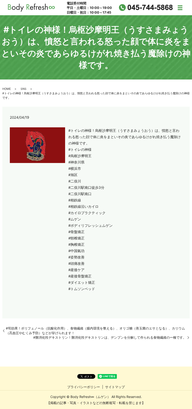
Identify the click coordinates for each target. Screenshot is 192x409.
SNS (23, 89)
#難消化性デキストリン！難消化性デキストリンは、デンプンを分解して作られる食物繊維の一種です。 (109, 337)
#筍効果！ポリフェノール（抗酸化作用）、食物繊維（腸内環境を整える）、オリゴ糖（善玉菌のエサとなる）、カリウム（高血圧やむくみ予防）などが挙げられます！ (95, 330)
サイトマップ (115, 387)
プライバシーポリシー (83, 387)
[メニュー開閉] (180, 7)
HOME (6, 89)
